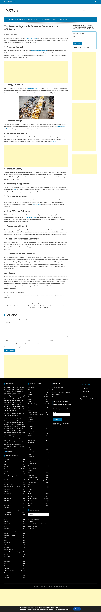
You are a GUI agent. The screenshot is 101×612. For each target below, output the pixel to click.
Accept (77, 609)
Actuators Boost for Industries (17, 295)
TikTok (6, 568)
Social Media (10, 19)
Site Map (31, 528)
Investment (8, 517)
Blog (5, 464)
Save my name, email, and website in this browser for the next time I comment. (26, 344)
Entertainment (9, 484)
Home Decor (8, 503)
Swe (5, 563)
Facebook (7, 489)
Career (6, 471)
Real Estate (8, 540)
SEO (5, 545)
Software (7, 556)
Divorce (6, 482)
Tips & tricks (21, 292)
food (15, 189)
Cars (5, 473)
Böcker (6, 466)
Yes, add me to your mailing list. (13, 347)
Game (5, 496)
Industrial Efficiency (51, 295)
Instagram (7, 512)
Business (29, 19)
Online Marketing (10, 531)
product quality (37, 204)
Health (6, 500)
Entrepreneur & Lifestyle (12, 486)
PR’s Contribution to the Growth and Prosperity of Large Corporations (51, 305)
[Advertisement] (36, 72)
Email (74, 36)
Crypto (6, 479)
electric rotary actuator (31, 38)
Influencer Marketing (11, 510)
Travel (6, 575)
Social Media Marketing (12, 552)
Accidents (7, 459)
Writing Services (65, 19)
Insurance (7, 514)
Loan (5, 526)
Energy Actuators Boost (40, 295)
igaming (6, 507)
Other (6, 533)
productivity (54, 141)
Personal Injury (9, 535)
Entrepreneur (46, 19)
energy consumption (30, 217)
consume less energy (33, 88)
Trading (6, 573)
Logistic (7, 528)
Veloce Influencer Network (37, 524)
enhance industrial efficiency (39, 50)
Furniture (7, 493)
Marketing (20, 19)
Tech (17, 292)
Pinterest (7, 538)
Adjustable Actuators (29, 295)
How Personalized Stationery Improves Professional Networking (21, 305)
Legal (6, 521)
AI (5, 462)
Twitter (6, 577)
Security (7, 542)
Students (7, 561)
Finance (55, 19)
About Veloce (32, 526)
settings (66, 609)
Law (5, 519)
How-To (36, 19)
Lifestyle (7, 524)
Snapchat (7, 547)
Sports (6, 559)
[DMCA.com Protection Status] (8, 451)
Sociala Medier (9, 554)
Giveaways (7, 498)
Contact (30, 521)
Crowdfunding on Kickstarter (14, 476)
